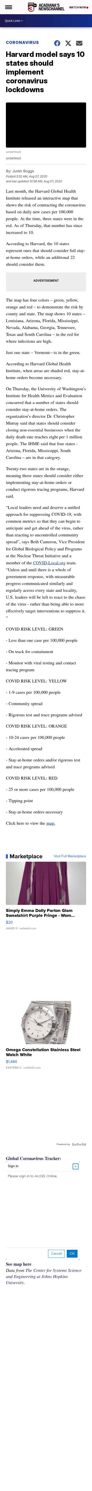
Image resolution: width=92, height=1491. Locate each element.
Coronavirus (22, 42)
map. (50, 823)
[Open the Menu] (8, 7)
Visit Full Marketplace (70, 856)
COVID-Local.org (49, 563)
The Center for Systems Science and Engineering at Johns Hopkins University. (43, 1276)
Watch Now (77, 7)
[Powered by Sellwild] (79, 1144)
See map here (18, 1264)
